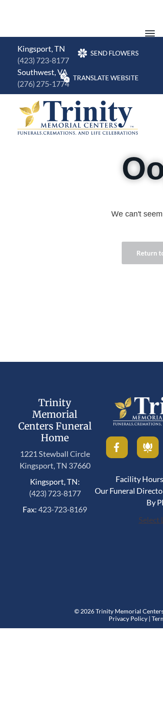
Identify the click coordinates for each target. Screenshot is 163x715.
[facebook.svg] (117, 455)
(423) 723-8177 (43, 60)
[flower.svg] (148, 455)
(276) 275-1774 (43, 84)
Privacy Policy (128, 618)
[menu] (150, 33)
